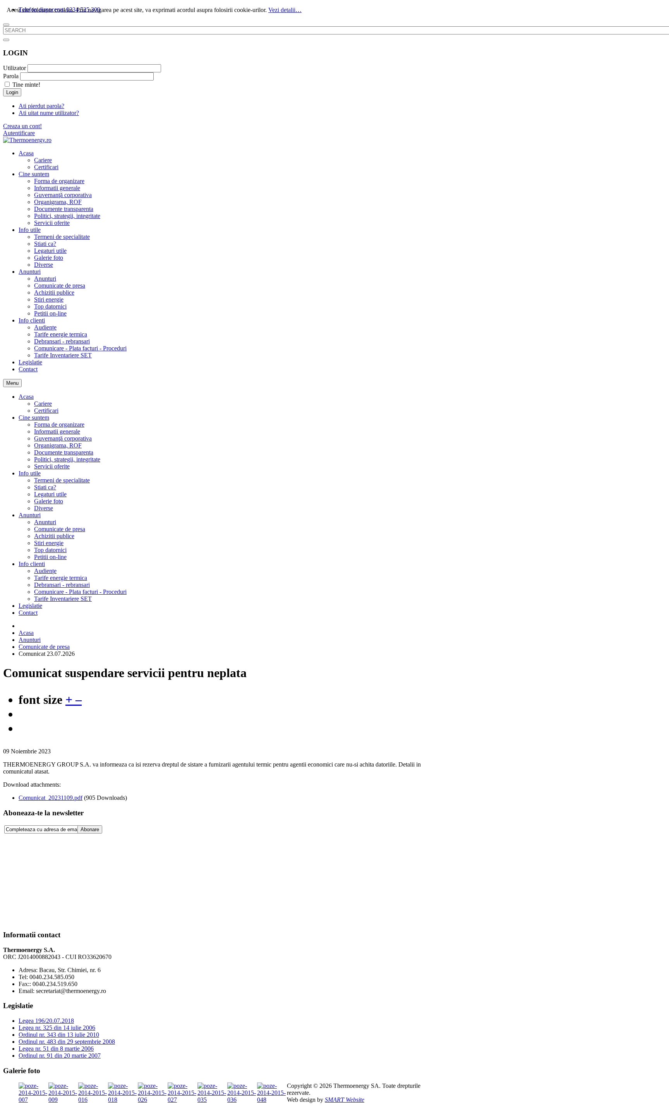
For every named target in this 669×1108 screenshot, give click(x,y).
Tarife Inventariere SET (63, 598)
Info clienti (32, 564)
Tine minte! (26, 84)
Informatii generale (57, 431)
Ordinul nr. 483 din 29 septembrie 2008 (67, 1041)
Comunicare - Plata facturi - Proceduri (80, 591)
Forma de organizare (59, 424)
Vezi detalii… (285, 10)
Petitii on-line (50, 557)
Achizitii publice (54, 536)
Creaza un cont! (22, 126)
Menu (12, 383)
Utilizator (14, 68)
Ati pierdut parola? (41, 106)
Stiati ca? (45, 487)
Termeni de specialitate (62, 480)
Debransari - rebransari (62, 584)
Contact (28, 612)
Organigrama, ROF (58, 445)
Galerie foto (48, 501)
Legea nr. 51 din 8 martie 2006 (56, 1048)
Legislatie (30, 605)
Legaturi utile (50, 494)
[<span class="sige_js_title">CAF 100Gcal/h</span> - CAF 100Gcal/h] (93, 1099)
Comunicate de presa (59, 529)
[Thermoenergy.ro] (27, 140)
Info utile (30, 473)
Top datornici (50, 550)
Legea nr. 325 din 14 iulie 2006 (57, 1027)
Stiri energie (48, 543)
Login (12, 92)
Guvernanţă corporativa (63, 438)
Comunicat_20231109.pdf (50, 797)
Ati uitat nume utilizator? (49, 113)
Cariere (43, 403)
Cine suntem (34, 417)
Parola (11, 76)
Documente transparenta (63, 452)
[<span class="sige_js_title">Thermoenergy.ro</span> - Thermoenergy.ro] (153, 1099)
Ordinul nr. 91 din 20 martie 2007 (60, 1055)
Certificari (46, 410)
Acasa (26, 396)
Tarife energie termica (60, 578)
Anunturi (30, 515)
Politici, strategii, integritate (67, 459)
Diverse (43, 508)
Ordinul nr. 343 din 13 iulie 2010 (59, 1034)
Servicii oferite (52, 466)
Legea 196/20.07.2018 (46, 1020)
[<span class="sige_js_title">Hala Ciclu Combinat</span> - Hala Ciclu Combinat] (212, 1099)
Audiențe (45, 571)
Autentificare (19, 133)
